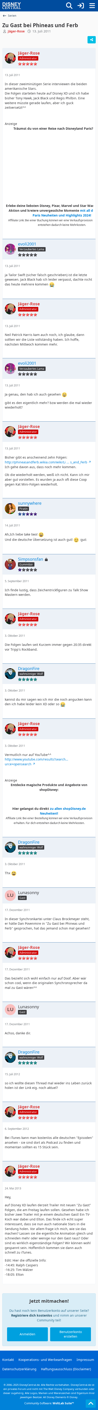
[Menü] (92, 5)
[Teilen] (92, 39)
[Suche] (69, 5)
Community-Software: (49, 1403)
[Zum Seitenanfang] (91, 1403)
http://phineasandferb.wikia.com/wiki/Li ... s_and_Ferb (46, 462)
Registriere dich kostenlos (31, 1315)
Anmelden (27, 1334)
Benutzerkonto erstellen (70, 1334)
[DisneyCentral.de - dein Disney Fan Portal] (11, 5)
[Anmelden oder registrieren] (80, 5)
